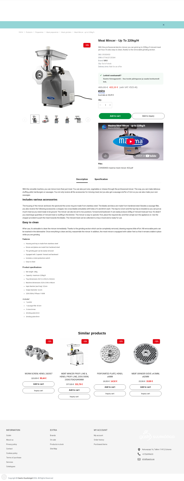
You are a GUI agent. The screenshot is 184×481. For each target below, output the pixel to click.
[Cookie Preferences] (4, 477)
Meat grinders (66, 32)
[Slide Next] (88, 120)
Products (29, 32)
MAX (106, 61)
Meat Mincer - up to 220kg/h (84, 32)
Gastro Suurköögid (25, 478)
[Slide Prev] (25, 120)
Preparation (39, 32)
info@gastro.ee (148, 459)
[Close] (164, 25)
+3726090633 (147, 454)
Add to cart (38, 384)
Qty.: (100, 100)
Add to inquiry (148, 116)
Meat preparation (52, 32)
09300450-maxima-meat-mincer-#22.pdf (116, 168)
